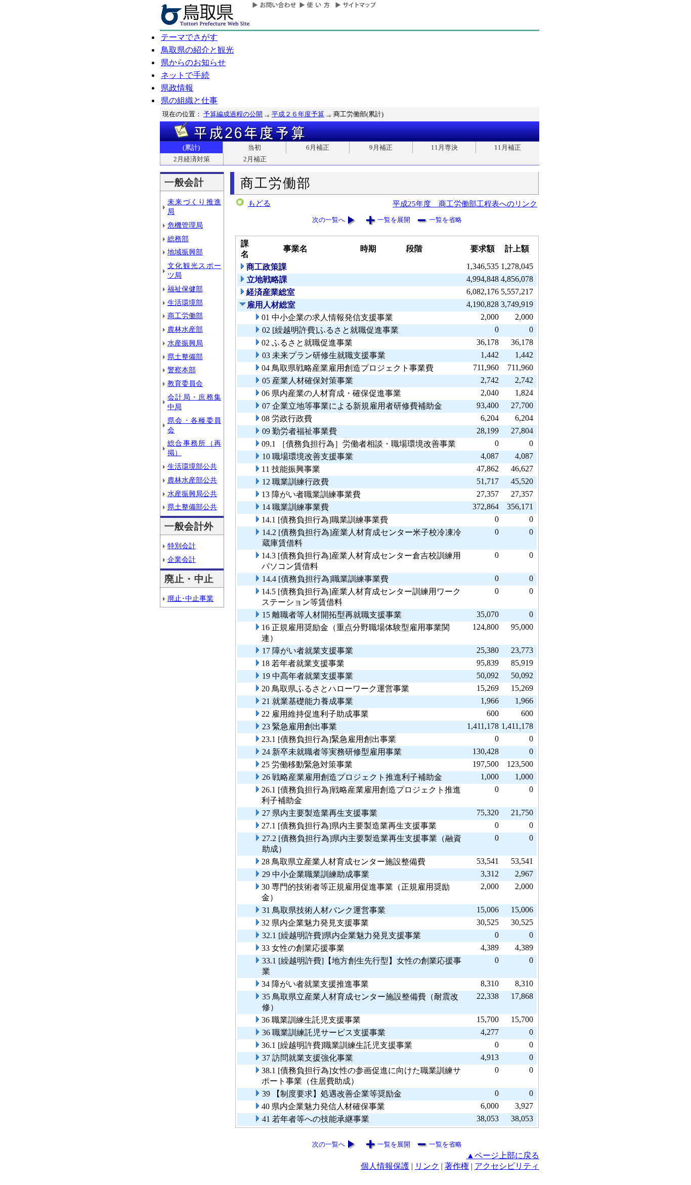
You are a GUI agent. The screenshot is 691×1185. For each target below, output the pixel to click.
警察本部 (181, 370)
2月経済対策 (192, 159)
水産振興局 (185, 343)
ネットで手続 (185, 75)
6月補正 (317, 147)
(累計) (191, 147)
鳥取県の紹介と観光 (197, 50)
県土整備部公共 (192, 507)
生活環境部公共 (192, 466)
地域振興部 (185, 252)
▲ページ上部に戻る (502, 1155)
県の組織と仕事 (189, 100)
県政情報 (177, 87)
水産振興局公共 (192, 494)
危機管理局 (185, 225)
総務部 (178, 239)
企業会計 (181, 559)
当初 (254, 147)
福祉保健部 (185, 289)
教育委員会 (185, 383)
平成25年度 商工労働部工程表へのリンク (465, 203)
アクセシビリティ (506, 1166)
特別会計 (181, 546)
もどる (259, 203)
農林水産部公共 (192, 480)
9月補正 (381, 147)
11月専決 (444, 147)
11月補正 (507, 147)
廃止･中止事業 (190, 598)
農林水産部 (185, 329)
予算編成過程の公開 (233, 114)
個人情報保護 (385, 1166)
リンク (427, 1166)
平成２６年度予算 (298, 114)
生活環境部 (185, 302)
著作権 (457, 1166)
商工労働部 (185, 316)
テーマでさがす (189, 37)
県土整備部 (185, 357)
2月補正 (255, 159)
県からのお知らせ (193, 62)
